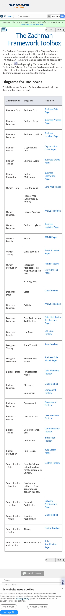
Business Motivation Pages (50, 176)
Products (7, 580)
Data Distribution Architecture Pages (53, 320)
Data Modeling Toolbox (52, 372)
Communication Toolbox (52, 430)
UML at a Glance (10, 585)
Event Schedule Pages (52, 252)
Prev (50, 30)
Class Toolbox (51, 291)
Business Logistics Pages (52, 225)
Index (10, 16)
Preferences (8, 606)
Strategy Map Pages (51, 271)
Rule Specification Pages (51, 544)
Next (59, 30)
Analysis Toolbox (53, 211)
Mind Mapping (52, 264)
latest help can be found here (32, 25)
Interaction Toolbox (50, 439)
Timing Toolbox (52, 528)
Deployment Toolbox (51, 404)
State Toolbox (51, 344)
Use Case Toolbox (49, 332)
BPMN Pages (51, 237)
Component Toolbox (50, 391)
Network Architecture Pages (51, 504)
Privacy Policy (22, 598)
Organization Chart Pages (51, 148)
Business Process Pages (53, 121)
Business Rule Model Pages (51, 359)
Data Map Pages (53, 187)
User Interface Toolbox (52, 417)
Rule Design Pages (50, 451)
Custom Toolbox (52, 463)
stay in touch (34, 573)
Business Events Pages (52, 161)
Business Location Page (51, 135)
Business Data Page (51, 111)
